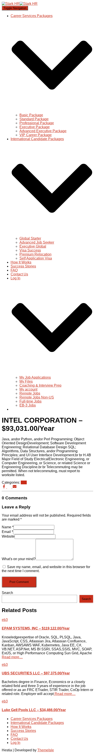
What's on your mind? (19, 559)
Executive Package (34, 127)
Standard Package (34, 119)
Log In (15, 742)
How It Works (21, 262)
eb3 (24, 482)
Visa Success (30, 250)
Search (7, 593)
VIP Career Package (35, 135)
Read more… (12, 657)
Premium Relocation (35, 254)
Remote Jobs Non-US (36, 397)
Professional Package (36, 123)
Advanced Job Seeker (36, 242)
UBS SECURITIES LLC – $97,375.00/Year (36, 673)
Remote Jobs (29, 393)
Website (8, 536)
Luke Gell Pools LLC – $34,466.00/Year (34, 710)
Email (7, 532)
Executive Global (32, 246)
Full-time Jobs (30, 401)
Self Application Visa (35, 258)
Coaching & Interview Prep (40, 385)
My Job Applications (35, 377)
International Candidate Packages (37, 723)
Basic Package (31, 115)
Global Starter (30, 238)
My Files (26, 381)
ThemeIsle (45, 750)
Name (7, 527)
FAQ (14, 270)
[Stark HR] (20, 4)
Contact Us (19, 274)
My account (28, 389)
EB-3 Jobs (27, 405)
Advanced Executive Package (42, 131)
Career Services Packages (32, 719)
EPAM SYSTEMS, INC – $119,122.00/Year (36, 628)
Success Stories (23, 266)
